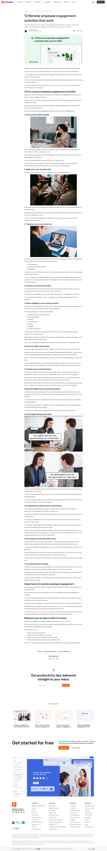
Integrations (88, 817)
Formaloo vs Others (75, 826)
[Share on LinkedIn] (78, 31)
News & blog (88, 815)
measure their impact (65, 621)
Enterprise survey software (56, 819)
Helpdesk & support (90, 805)
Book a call (63, 748)
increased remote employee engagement (45, 612)
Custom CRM (52, 812)
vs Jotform (73, 808)
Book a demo (57, 2)
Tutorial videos (89, 812)
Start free (101, 2)
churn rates (62, 606)
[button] (20, 2)
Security (87, 819)
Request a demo (89, 826)
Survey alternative (74, 822)
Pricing (73, 2)
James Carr (27, 277)
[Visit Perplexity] (21, 812)
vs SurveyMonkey (74, 815)
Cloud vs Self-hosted (75, 824)
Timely (79, 530)
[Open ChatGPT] (13, 812)
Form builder (52, 805)
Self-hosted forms (53, 815)
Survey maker (52, 817)
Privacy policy (35, 819)
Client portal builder (54, 808)
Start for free (76, 748)
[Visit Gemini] (19, 812)
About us (34, 808)
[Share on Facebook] (81, 31)
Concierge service (36, 829)
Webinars (87, 810)
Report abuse (35, 824)
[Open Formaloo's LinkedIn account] (91, 849)
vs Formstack (73, 812)
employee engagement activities (58, 85)
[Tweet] (74, 31)
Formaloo (32, 643)
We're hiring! (35, 815)
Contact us (34, 812)
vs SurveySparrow (75, 817)
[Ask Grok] (24, 812)
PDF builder (52, 810)
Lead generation (53, 829)
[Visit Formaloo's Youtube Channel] (94, 849)
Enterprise (66, 2)
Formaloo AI (52, 824)
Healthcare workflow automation (57, 826)
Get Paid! (34, 826)
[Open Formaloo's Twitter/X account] (88, 849)
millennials (46, 494)
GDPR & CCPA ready (37, 822)
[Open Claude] (16, 812)
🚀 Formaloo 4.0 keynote (38, 805)
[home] (7, 2)
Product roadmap (89, 808)
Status (86, 824)
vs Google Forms (74, 810)
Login (93, 2)
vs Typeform (73, 805)
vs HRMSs (72, 819)
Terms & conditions (37, 817)
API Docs (87, 822)
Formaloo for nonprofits (55, 822)
